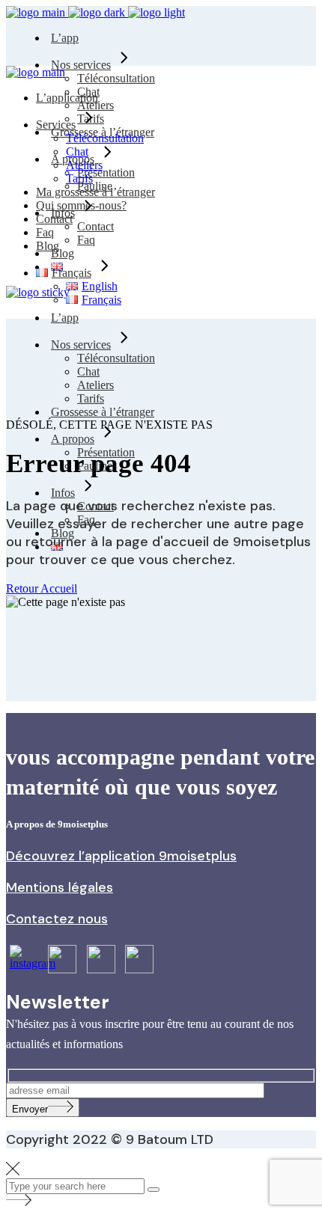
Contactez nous (57, 919)
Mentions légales (59, 887)
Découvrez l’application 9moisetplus (121, 856)
